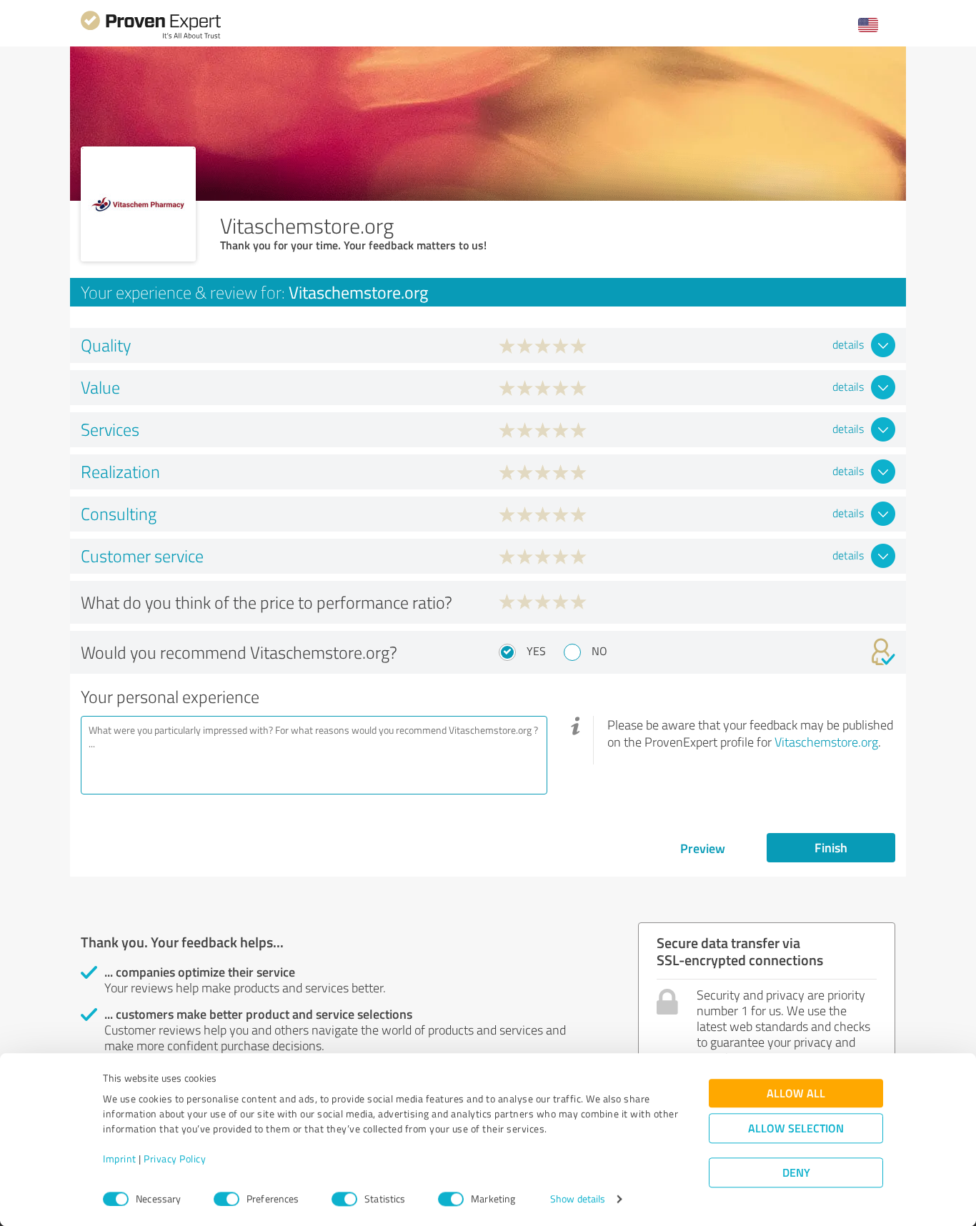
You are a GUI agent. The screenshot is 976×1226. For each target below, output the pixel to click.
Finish (831, 847)
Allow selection (796, 1128)
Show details (577, 1199)
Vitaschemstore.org (826, 741)
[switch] (226, 1199)
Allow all (796, 1093)
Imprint (119, 1159)
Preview (702, 848)
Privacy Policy (175, 1159)
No (599, 651)
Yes (536, 651)
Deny (796, 1173)
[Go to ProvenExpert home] (151, 37)
